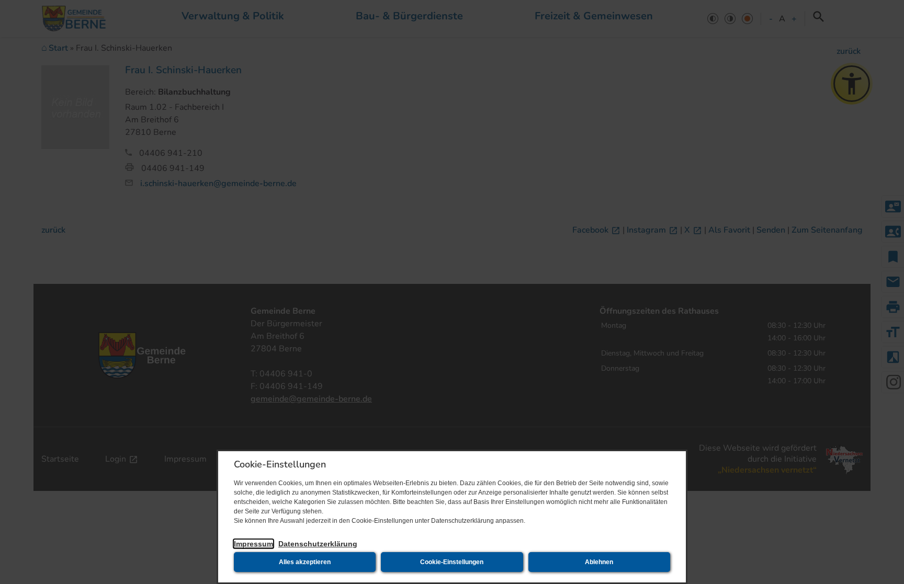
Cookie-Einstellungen (451, 562)
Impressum (253, 544)
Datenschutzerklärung (317, 544)
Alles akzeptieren (305, 562)
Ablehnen (599, 562)
